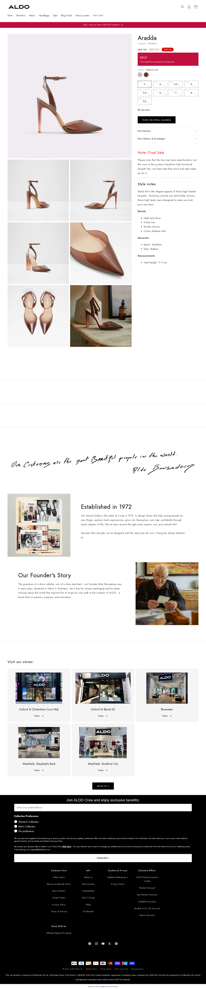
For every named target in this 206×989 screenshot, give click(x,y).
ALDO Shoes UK (76, 969)
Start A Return (58, 890)
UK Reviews (88, 911)
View (37, 716)
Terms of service (121, 969)
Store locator (88, 884)
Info (88, 870)
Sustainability (88, 890)
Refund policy (91, 969)
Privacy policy (106, 969)
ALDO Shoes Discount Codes (147, 879)
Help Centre (59, 877)
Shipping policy (137, 969)
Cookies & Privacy (117, 870)
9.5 (147, 102)
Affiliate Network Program (58, 933)
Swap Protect (58, 897)
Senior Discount (147, 915)
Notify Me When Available (156, 120)
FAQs (88, 904)
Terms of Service (59, 911)
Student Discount (147, 887)
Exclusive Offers (147, 870)
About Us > (103, 786)
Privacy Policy (59, 904)
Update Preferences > (117, 877)
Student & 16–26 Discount (147, 908)
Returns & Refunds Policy (59, 884)
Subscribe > (103, 858)
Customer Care (59, 870)
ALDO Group (88, 897)
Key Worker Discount (147, 894)
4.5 (178, 85)
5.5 (147, 93)
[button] (182, 6)
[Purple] (141, 76)
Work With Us (58, 926)
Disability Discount (147, 901)
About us (88, 877)
